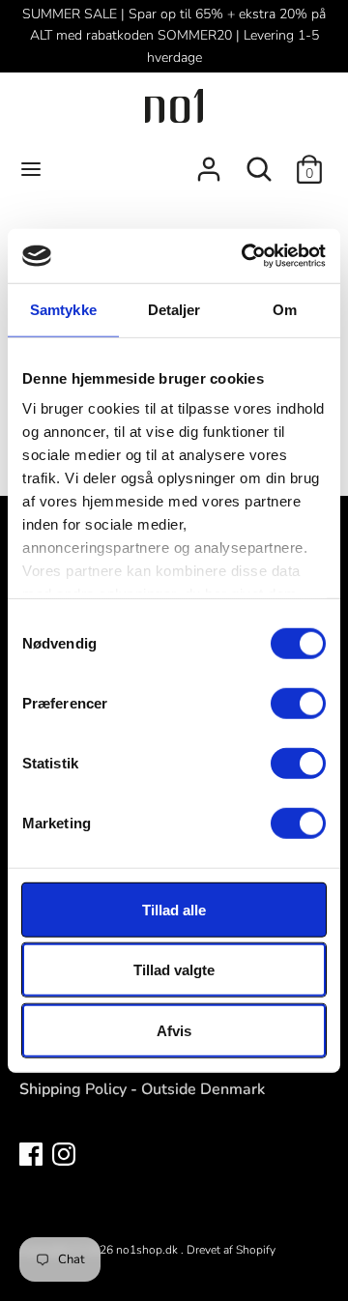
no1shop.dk (148, 1250)
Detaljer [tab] (174, 309)
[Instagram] (63, 1153)
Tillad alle (174, 909)
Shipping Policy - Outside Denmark (142, 1089)
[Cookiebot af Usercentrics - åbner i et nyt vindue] (245, 256)
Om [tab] (285, 309)
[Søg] (259, 161)
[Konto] (208, 161)
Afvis (174, 1030)
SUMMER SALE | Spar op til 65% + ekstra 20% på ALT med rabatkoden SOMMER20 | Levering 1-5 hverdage (174, 36)
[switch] (298, 702)
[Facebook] (31, 1153)
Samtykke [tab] (63, 309)
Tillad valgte (174, 970)
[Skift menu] (31, 169)
